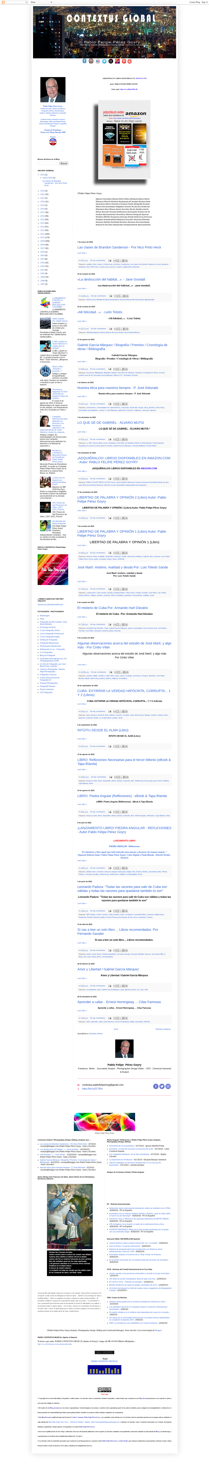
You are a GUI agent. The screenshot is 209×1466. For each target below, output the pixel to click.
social (152, 595)
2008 (42, 245)
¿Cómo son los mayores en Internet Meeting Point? (59, 481)
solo (141, 989)
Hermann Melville (137, 954)
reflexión (147, 1022)
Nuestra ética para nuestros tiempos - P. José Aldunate (117, 388)
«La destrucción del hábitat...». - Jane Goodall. (111, 279)
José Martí (153, 593)
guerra (130, 628)
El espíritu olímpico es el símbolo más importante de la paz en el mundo (139, 1312)
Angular (114, 872)
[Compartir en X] (120, 260)
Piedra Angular (140, 816)
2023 (42, 191)
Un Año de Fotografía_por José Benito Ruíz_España (53, 665)
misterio (100, 595)
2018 (42, 209)
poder (96, 559)
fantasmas (125, 264)
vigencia (153, 410)
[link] (140, 78)
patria (111, 631)
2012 (42, 230)
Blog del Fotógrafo (47, 655)
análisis (89, 264)
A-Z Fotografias (46, 652)
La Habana (129, 914)
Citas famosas (108, 1022)
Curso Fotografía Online (50, 630)
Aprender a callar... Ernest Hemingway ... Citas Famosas (119, 1002)
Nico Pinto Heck (93, 267)
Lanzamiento (152, 872)
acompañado (91, 989)
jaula (122, 989)
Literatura (97, 631)
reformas (117, 631)
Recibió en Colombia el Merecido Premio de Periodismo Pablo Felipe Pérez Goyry (59, 456)
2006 (42, 252)
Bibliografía (99, 373)
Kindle (124, 556)
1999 (42, 277)
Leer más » (82, 253)
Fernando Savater (123, 954)
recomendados (107, 957)
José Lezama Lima (150, 628)
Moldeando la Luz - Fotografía (52, 649)
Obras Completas (117, 595)
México (87, 595)
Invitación (117, 556)
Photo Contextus (47, 689)
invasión (145, 593)
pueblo (114, 718)
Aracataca (90, 373)
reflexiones (151, 816)
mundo (101, 410)
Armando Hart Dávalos (94, 628)
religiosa (115, 678)
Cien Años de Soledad (126, 373)
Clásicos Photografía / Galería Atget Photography (52, 670)
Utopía (109, 559)
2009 (42, 241)
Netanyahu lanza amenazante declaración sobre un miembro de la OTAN (139, 1208)
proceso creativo (116, 267)
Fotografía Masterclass (49, 643)
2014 (42, 223)
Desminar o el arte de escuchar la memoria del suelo (131, 1149)
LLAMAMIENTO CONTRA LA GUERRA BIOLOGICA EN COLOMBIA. (58, 302)
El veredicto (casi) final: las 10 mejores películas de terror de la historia (138, 1260)
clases (99, 264)
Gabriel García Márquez (122, 446)
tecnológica (123, 678)
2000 (42, 273)
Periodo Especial (93, 917)
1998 (42, 281)
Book (100, 781)
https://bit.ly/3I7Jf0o (92, 1088)
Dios (133, 872)
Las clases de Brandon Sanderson (143, 264)
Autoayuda (122, 872)
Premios (135, 375)
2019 (42, 205)
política (108, 678)
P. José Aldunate (111, 410)
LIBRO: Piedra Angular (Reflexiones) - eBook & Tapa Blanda (122, 796)
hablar (132, 1022)
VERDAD (121, 559)
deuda (103, 593)
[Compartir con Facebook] (123, 260)
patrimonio (122, 410)
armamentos (91, 407)
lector (159, 264)
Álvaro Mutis (97, 443)
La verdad (103, 718)
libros (110, 718)
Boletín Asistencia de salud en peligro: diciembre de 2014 (133, 1285)
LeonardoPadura (140, 914)
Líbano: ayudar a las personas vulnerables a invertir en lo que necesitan (139, 1273)
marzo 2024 (48, 178)
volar (146, 989)
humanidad (83, 410)
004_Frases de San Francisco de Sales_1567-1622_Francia (59, 506)
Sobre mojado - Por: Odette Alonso (60, 320)
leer (85, 957)
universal (145, 410)
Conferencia (107, 264)
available (101, 556)
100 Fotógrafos (46, 692)
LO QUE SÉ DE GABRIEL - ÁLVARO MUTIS (110, 423)
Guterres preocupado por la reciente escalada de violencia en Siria (137, 1302)
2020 (42, 202)
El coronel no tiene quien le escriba (99, 446)
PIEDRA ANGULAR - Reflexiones (124, 846)
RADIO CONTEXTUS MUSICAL (104, 1361)
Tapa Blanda (83, 783)
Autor (95, 264)
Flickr (42, 619)
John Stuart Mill (157, 954)
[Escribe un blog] (117, 260)
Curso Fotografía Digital (50, 637)
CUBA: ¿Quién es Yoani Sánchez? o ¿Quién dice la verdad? (59, 345)
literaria (81, 678)
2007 (90, 443)
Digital (129, 872)
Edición (119, 781)
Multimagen (45, 616)
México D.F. (118, 375)
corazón (119, 715)
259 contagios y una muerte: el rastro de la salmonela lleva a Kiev (136, 1224)
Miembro (53, 137)
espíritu (154, 715)
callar (100, 1022)
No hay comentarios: (98, 260)
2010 (42, 237)
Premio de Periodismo (52, 130)
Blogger (158, 1330)
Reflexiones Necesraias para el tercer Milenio (152, 781)
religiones (137, 410)
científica (101, 676)
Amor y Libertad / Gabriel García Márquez (108, 969)
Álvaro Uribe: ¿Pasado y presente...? (57, 369)
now (163, 556)
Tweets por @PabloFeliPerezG (50, 605)
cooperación (91, 593)
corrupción (125, 407)
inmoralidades (93, 410)
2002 (42, 266)
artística (89, 676)
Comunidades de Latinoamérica (108, 407)
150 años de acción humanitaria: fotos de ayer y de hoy (132, 1279)
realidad (146, 595)
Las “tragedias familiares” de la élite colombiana (129, 1154)
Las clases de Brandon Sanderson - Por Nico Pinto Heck (119, 247)
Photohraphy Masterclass (50, 646)
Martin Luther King (91, 678)
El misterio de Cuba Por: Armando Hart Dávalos (112, 608)
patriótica (128, 595)
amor (99, 989)
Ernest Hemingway (122, 1022)
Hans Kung (160, 407)
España (110, 593)
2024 (42, 175)
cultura (122, 676)
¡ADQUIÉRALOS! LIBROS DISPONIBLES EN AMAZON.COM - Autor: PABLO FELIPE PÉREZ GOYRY (123, 460)
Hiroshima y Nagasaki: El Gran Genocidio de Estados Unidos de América (60, 394)
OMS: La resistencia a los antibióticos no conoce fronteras (133, 1323)
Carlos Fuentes (102, 914)
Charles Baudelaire (109, 954)
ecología (128, 676)
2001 (42, 270)
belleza (112, 715)
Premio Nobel (151, 446)
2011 (42, 234)
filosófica (152, 676)
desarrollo (133, 407)
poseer (133, 989)
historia (139, 872)
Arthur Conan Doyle (93, 954)
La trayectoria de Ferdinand (120, 1160)
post (107, 267)
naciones (157, 556)
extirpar (160, 715)
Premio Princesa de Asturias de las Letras (121, 917)
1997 (42, 284)
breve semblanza (109, 443)
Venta (114, 559)
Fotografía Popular (47, 686)
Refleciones (114, 874)
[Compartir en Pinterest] (126, 260)
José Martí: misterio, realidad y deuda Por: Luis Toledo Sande (122, 567)
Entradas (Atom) (96, 1034)
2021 (42, 198)
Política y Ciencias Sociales (89, 874)
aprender (94, 1022)
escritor (161, 373)
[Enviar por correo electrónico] (114, 260)
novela (102, 267)
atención (101, 715)
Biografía (107, 373)
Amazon (89, 556)
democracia (139, 715)
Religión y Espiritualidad (128, 874)
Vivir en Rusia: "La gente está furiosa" (124, 1246)
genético (152, 407)
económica (137, 676)
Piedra (164, 872)
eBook (113, 781)
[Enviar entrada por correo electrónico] (110, 260)
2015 (42, 219)
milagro (93, 595)
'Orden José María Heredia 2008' (53, 132)
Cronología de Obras (150, 373)
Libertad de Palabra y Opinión (138, 556)
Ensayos (145, 676)
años (88, 1022)
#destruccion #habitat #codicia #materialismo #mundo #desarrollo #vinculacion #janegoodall (120, 299)
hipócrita (82, 718)
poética (102, 678)
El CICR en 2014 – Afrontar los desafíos (125, 1282)
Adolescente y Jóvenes (95, 872)
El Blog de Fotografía (48, 640)
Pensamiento (137, 595)
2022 (42, 194)
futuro (166, 715)
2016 (42, 216)
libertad (127, 989)
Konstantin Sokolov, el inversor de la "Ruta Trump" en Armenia (135, 1255)
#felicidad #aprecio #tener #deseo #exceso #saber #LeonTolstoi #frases (113, 332)
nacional (107, 595)
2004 (42, 259)
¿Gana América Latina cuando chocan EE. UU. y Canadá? (133, 1243)
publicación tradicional (131, 267)
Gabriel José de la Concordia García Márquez (96, 375)
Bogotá (114, 373)
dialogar (147, 715)
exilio (122, 914)
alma (88, 715)
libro (151, 556)
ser (138, 989)
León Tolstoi (91, 957)
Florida (138, 593)
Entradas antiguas (163, 1029)
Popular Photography (49, 683)
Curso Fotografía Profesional (52, 634)
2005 (42, 255)
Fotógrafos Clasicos (48, 675)
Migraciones (159, 914)
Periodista (127, 375)
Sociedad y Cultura (145, 917)
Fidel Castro (130, 593)
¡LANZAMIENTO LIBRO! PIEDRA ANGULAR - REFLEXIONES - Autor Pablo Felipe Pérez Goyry (124, 830)
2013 (42, 227)
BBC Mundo (90, 914)
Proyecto (130, 410)
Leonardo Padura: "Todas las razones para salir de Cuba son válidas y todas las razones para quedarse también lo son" (122, 889)
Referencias (104, 874)
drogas (140, 407)
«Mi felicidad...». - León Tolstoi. (100, 312)
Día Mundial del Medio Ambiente (59, 522)
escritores (117, 264)
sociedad (102, 559)
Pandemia (82, 917)
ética (146, 407)
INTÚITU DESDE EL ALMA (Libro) (102, 730)
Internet (147, 954)
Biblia (95, 676)
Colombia (138, 373)
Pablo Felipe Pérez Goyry (53, 106)
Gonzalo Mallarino (138, 446)
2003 (42, 263)
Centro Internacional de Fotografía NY (50, 679)
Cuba (99, 593)
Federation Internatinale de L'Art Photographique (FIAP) (53, 660)
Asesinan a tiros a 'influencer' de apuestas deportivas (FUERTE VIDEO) (138, 1219)
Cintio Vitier (110, 676)
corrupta (126, 715)
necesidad (139, 1022)
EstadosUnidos (119, 593)
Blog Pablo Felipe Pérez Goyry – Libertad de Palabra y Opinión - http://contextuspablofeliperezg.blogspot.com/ (84, 1422)
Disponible (109, 556)
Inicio (116, 1029)
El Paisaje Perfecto (48, 627)
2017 (42, 212)
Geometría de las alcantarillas (121, 1146)
